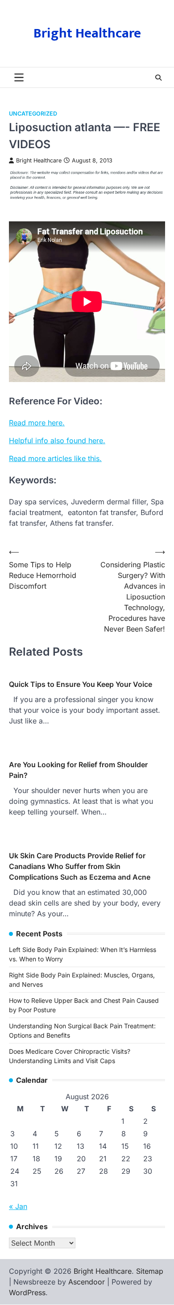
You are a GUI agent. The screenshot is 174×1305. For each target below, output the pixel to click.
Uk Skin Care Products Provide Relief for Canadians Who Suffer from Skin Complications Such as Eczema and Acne (79, 866)
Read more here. (37, 422)
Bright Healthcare (87, 33)
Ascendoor (86, 1281)
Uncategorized (33, 113)
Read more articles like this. (55, 458)
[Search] (158, 77)
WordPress (27, 1292)
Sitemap (149, 1271)
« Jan (18, 1206)
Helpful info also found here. (57, 440)
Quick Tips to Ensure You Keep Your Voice (80, 684)
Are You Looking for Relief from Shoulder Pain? (78, 770)
